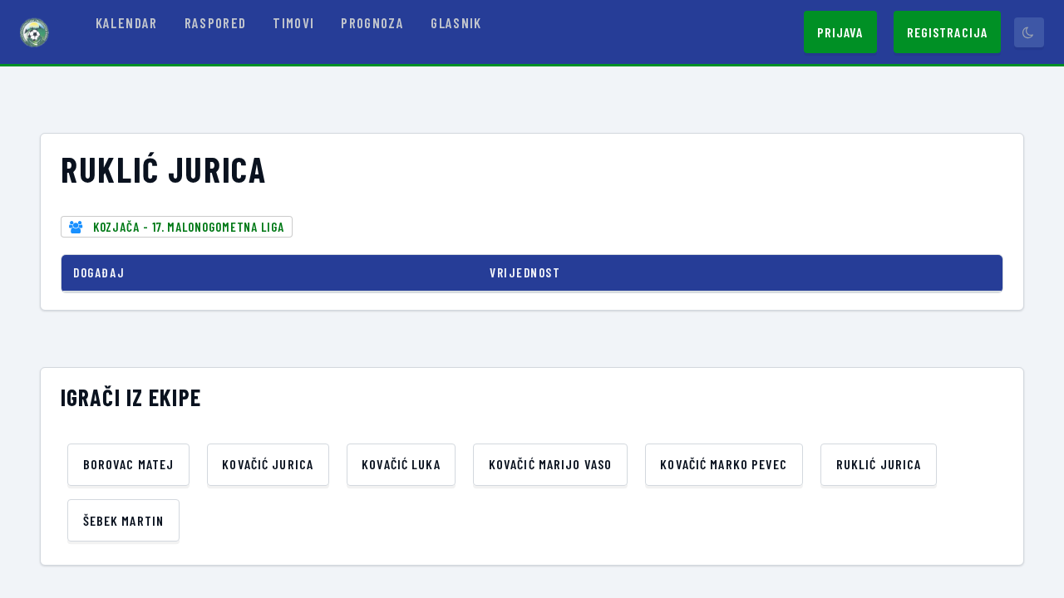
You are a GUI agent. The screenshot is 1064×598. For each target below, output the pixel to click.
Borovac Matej (129, 464)
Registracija (947, 32)
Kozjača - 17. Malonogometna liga (188, 226)
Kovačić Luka (401, 464)
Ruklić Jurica (879, 464)
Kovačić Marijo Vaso (550, 464)
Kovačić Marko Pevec (723, 464)
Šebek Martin (123, 520)
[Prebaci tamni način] (1029, 32)
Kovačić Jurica (267, 464)
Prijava (840, 32)
